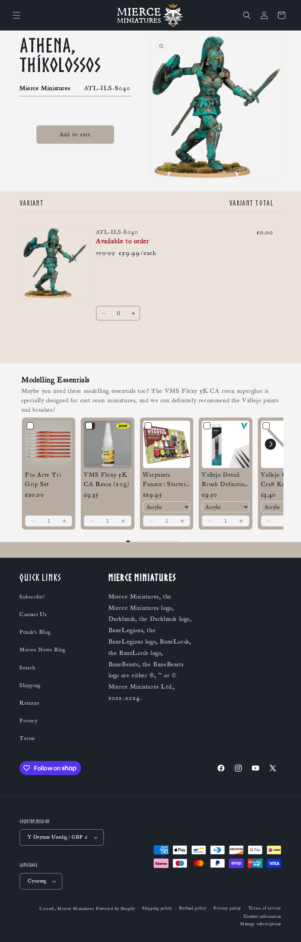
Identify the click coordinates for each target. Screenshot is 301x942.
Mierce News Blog (43, 649)
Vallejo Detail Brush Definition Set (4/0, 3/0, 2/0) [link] (225, 480)
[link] (48, 444)
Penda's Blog (35, 632)
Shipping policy (157, 908)
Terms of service (264, 908)
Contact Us (33, 614)
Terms (27, 738)
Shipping (30, 685)
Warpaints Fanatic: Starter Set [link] (165, 480)
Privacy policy (227, 908)
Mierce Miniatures (75, 908)
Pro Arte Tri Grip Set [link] (43, 479)
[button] (16, 15)
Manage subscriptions (260, 924)
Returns (29, 703)
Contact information (262, 916)
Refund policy (192, 908)
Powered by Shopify (115, 908)
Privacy (28, 720)
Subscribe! (32, 596)
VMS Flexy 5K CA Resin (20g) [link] (106, 479)
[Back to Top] (285, 926)
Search (28, 667)
